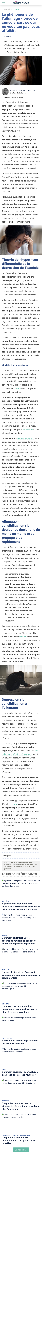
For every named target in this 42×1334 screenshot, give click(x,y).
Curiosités (6, 1101)
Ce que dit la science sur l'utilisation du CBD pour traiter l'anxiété (19, 1140)
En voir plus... (21, 1150)
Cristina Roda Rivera (18, 93)
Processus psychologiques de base (16, 1135)
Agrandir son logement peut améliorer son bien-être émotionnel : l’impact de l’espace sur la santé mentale (21, 906)
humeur (17, 388)
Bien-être (6, 901)
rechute (13, 804)
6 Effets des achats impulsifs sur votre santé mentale (20, 1042)
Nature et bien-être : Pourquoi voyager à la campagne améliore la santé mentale (21, 975)
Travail (5, 1069)
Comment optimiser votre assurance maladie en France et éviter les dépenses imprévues (19, 941)
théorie (22, 637)
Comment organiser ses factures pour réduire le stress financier (20, 1073)
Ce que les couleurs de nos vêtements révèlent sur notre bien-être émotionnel (21, 1106)
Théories (16, 9)
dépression (28, 429)
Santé (4, 935)
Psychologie (6, 9)
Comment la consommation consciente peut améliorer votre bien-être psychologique (19, 1009)
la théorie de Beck (25, 438)
